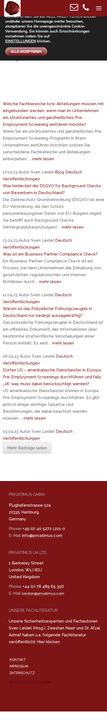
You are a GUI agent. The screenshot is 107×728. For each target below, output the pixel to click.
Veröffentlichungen (21, 178)
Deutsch (73, 172)
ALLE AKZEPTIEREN (26, 51)
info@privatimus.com (42, 535)
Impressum (19, 666)
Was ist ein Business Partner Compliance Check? (50, 254)
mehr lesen (43, 158)
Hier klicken (48, 641)
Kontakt (18, 660)
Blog (59, 172)
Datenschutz (22, 673)
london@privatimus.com (43, 593)
